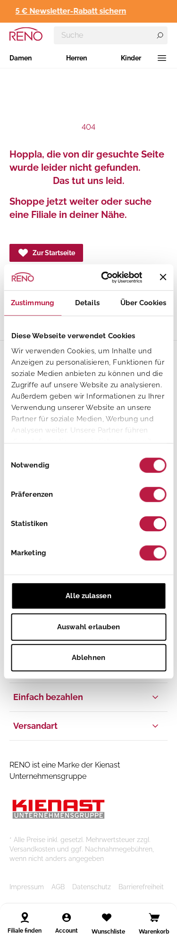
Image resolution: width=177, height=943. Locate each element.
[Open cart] (154, 917)
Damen (20, 58)
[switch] (152, 494)
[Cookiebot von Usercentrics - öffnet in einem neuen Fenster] (105, 277)
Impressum (26, 887)
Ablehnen (88, 657)
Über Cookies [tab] (143, 303)
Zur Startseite (54, 253)
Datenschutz (91, 887)
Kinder (131, 58)
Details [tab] (87, 303)
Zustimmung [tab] (32, 303)
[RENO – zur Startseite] (25, 34)
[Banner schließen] (163, 277)
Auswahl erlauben (88, 627)
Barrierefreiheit (141, 887)
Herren (76, 58)
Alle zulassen (88, 596)
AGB (58, 887)
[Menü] (162, 58)
